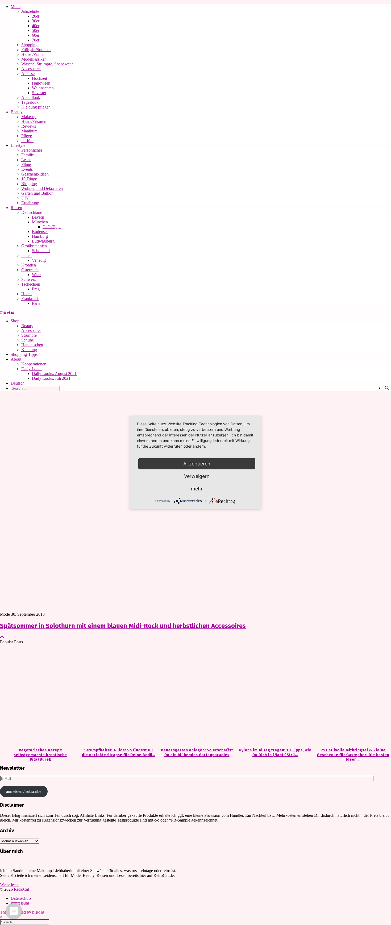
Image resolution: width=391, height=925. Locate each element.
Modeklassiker (33, 59)
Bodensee (40, 231)
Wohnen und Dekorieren (42, 188)
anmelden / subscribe (23, 791)
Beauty (17, 112)
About (16, 359)
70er (35, 40)
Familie (27, 155)
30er (35, 21)
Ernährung (30, 203)
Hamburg (40, 236)
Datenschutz (21, 898)
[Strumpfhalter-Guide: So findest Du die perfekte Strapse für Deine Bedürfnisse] (117, 696)
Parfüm (27, 140)
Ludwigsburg (43, 241)
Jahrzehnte (30, 11)
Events (27, 169)
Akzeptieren (196, 463)
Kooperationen (33, 364)
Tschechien (30, 284)
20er (35, 16)
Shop (15, 321)
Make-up (28, 116)
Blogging (29, 183)
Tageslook (30, 102)
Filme (26, 164)
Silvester (39, 92)
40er (35, 25)
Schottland (41, 250)
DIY (25, 198)
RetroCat (7, 312)
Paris (36, 303)
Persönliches (31, 150)
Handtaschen (32, 345)
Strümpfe (29, 335)
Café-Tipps (52, 226)
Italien (26, 255)
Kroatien (28, 265)
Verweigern (197, 476)
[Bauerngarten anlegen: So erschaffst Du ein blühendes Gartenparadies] (195, 696)
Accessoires (31, 68)
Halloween (41, 83)
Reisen (16, 207)
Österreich (30, 270)
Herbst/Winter (33, 54)
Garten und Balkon (37, 193)
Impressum (20, 903)
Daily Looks (31, 368)
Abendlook (30, 97)
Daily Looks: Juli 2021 (51, 378)
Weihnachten (43, 88)
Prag (36, 289)
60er (35, 35)
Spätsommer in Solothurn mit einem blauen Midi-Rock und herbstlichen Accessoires (123, 626)
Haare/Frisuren (33, 121)
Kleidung (29, 349)
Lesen (26, 159)
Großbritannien (34, 246)
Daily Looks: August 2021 (54, 373)
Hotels (26, 293)
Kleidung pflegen (36, 107)
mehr (197, 488)
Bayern (38, 217)
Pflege (26, 136)
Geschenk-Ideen (35, 174)
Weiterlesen (9, 884)
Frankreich (30, 298)
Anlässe (28, 73)
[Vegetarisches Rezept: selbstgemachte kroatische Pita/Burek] (39, 696)
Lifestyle (18, 145)
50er (35, 30)
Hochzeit (39, 78)
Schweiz (28, 279)
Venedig (39, 260)
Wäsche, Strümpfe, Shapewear (47, 64)
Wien (36, 274)
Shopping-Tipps (24, 354)
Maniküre (29, 131)
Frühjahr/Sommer (36, 49)
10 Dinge (29, 179)
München (40, 222)
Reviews (28, 126)
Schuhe (27, 340)
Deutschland (31, 212)
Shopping (29, 45)
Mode (15, 6)
